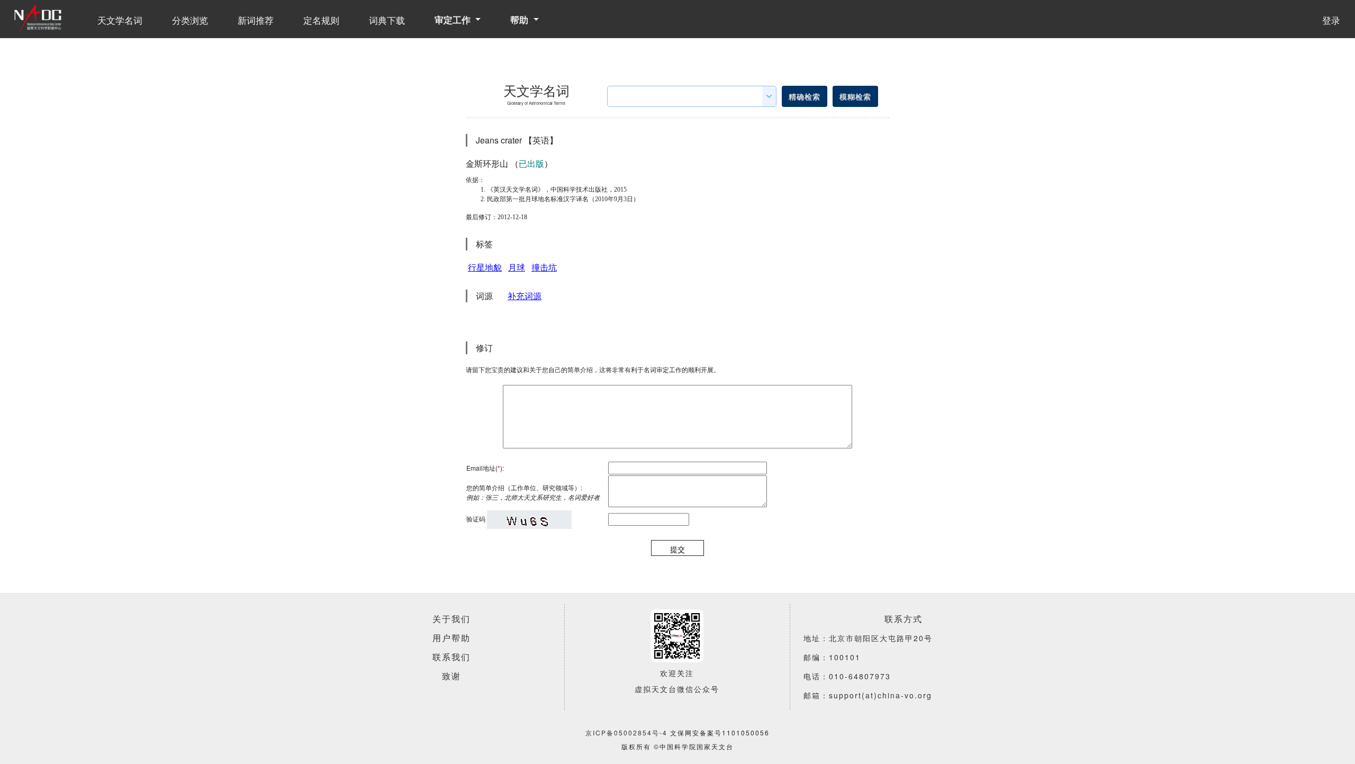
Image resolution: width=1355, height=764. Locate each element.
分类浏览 (190, 19)
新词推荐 (256, 19)
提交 (677, 549)
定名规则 (321, 19)
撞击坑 (544, 267)
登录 (1331, 19)
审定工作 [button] (454, 19)
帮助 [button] (520, 19)
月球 (516, 267)
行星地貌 (485, 267)
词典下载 (387, 19)
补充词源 (524, 296)
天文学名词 (119, 19)
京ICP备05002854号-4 (626, 732)
